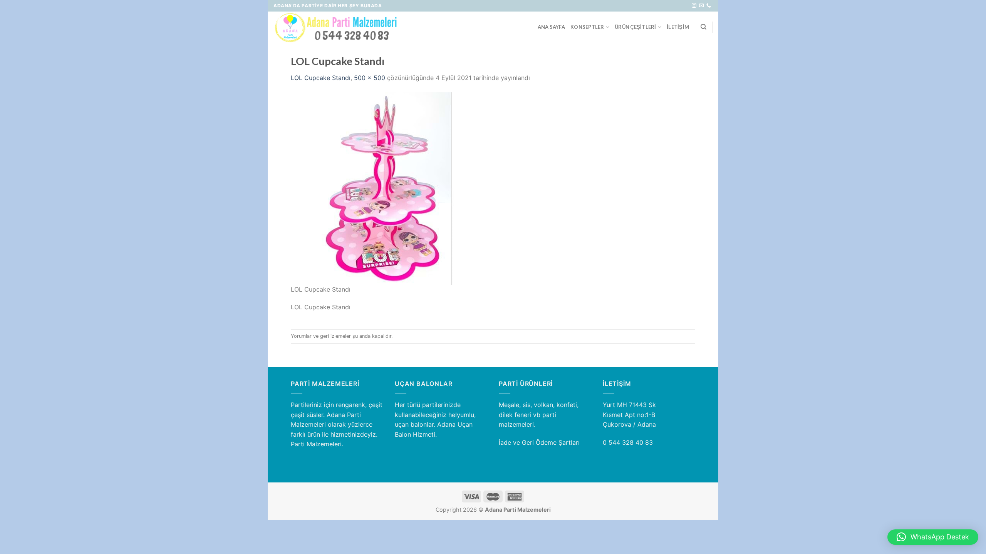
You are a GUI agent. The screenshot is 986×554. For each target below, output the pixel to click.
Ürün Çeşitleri (635, 27)
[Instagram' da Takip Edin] (694, 5)
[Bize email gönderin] (701, 5)
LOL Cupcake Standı (320, 78)
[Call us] (708, 5)
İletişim (678, 27)
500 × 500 (369, 78)
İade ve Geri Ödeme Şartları (539, 442)
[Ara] (703, 27)
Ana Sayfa (551, 27)
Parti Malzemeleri (316, 444)
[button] (932, 537)
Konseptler (587, 27)
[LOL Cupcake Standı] (387, 188)
